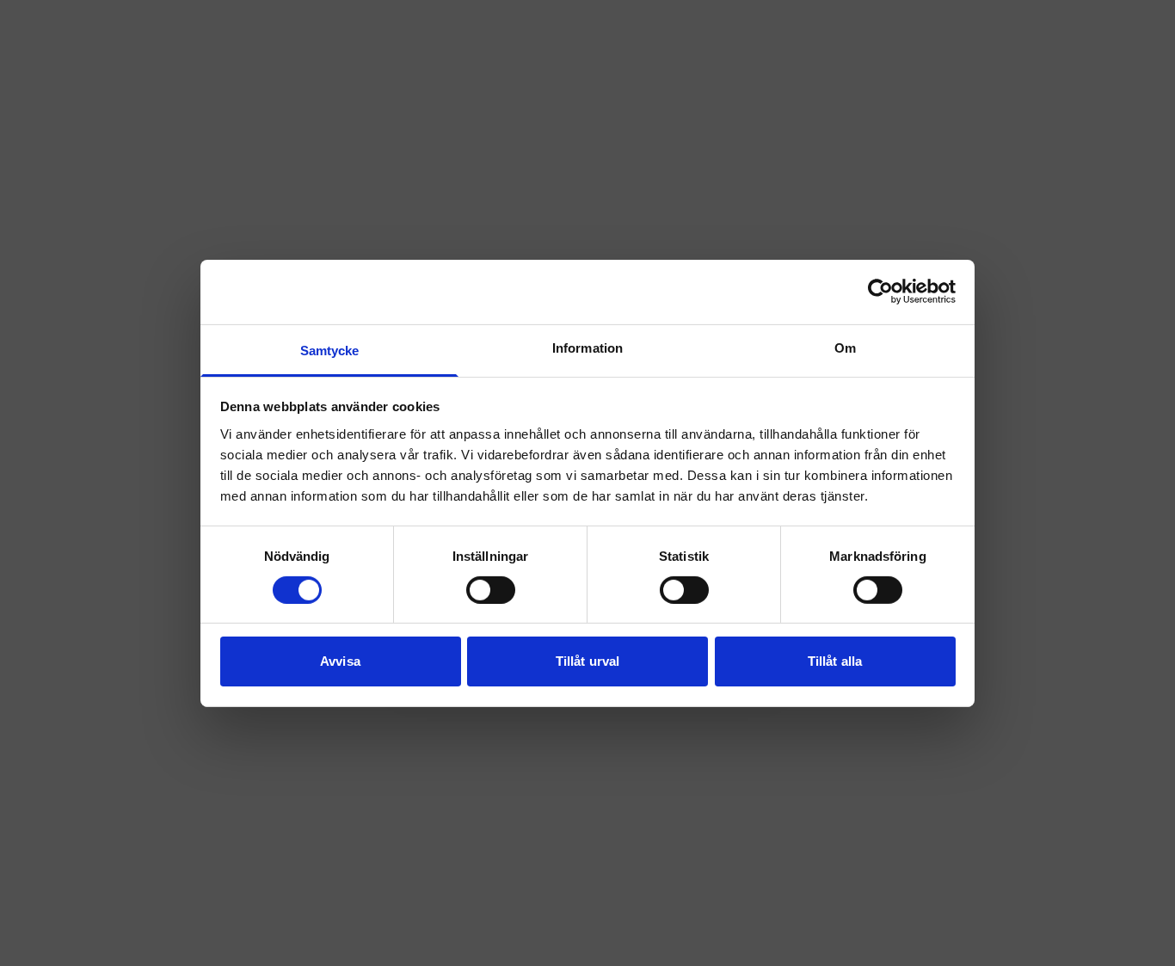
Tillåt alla (835, 661)
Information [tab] (587, 347)
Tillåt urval (587, 661)
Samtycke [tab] (330, 349)
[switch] (490, 590)
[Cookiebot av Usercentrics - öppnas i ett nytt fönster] (880, 292)
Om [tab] (845, 347)
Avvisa (340, 661)
